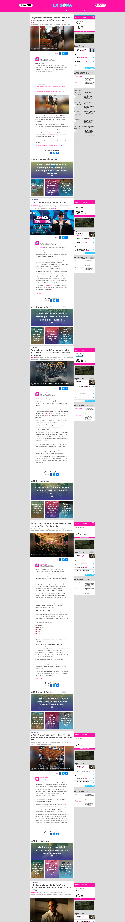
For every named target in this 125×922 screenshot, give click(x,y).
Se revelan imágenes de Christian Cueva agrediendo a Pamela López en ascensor (89, 113)
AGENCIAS (61, 145)
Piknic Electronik (39, 678)
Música (39, 10)
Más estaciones (71, 0)
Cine (47, 10)
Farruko (33, 357)
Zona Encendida (35, 205)
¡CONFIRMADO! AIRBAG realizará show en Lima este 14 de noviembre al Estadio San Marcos (89, 801)
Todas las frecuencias (84, 31)
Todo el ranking (90, 68)
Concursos (75, 10)
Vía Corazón (89, 80)
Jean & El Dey (38, 827)
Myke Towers (34, 892)
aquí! (56, 208)
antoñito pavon (53, 145)
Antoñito (48, 69)
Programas (85, 10)
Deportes (54, 10)
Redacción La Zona (44, 58)
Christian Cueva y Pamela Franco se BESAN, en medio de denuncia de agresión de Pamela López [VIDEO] (89, 105)
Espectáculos (29, 10)
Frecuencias (96, 10)
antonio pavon (45, 145)
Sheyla (57, 115)
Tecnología (65, 10)
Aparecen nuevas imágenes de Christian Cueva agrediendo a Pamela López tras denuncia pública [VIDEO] (89, 121)
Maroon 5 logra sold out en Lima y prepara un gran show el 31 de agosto (89, 84)
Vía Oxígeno (89, 87)
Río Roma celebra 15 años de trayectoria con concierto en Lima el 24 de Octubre (89, 77)
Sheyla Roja (38, 145)
